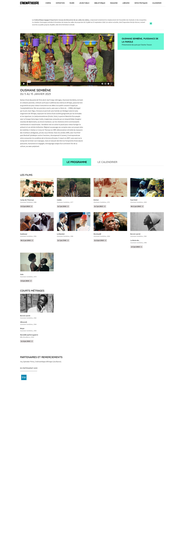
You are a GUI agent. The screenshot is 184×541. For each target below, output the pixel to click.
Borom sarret (135, 234)
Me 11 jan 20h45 (137, 206)
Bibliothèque (99, 3)
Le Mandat (61, 234)
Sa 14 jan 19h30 (27, 341)
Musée (72, 3)
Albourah (23, 322)
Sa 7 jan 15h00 (63, 206)
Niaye (22, 328)
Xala (21, 274)
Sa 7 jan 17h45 (63, 240)
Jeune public (84, 3)
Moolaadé (97, 234)
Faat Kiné (133, 200)
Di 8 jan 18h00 (26, 281)
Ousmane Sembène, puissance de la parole (140, 40)
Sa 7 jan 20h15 (100, 206)
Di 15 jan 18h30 (26, 206)
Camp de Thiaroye (27, 200)
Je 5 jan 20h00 (136, 247)
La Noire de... (135, 240)
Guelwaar (23, 234)
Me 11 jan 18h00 (27, 240)
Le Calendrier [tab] (107, 162)
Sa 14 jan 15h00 (100, 240)
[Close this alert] (151, 23)
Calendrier (156, 3)
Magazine (114, 3)
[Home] (29, 3)
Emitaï (96, 200)
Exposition (60, 3)
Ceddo (59, 200)
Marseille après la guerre (29, 335)
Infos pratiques (140, 3)
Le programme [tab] (77, 162)
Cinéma (48, 3)
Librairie (125, 3)
